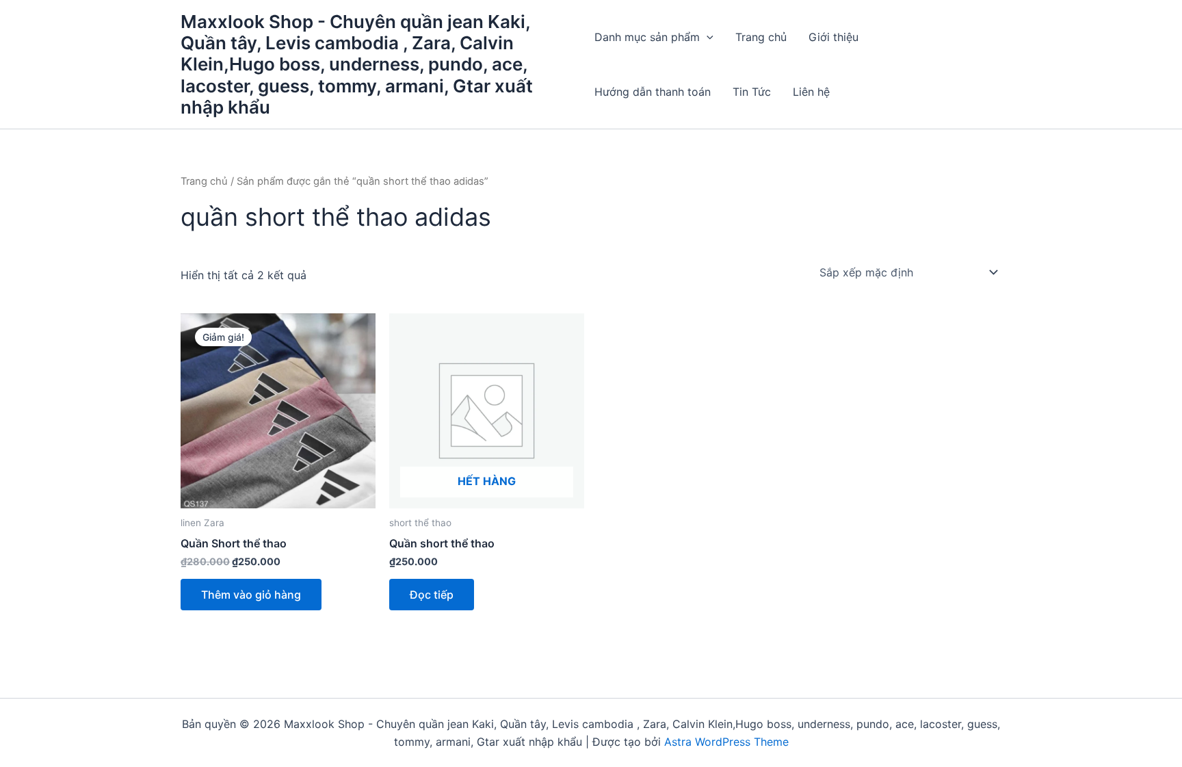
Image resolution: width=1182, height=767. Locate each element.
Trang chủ (761, 37)
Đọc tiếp (432, 594)
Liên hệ (811, 92)
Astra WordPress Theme (726, 742)
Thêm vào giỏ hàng (251, 594)
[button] (706, 37)
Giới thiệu (833, 37)
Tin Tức (752, 92)
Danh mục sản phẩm (647, 37)
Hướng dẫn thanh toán (652, 92)
